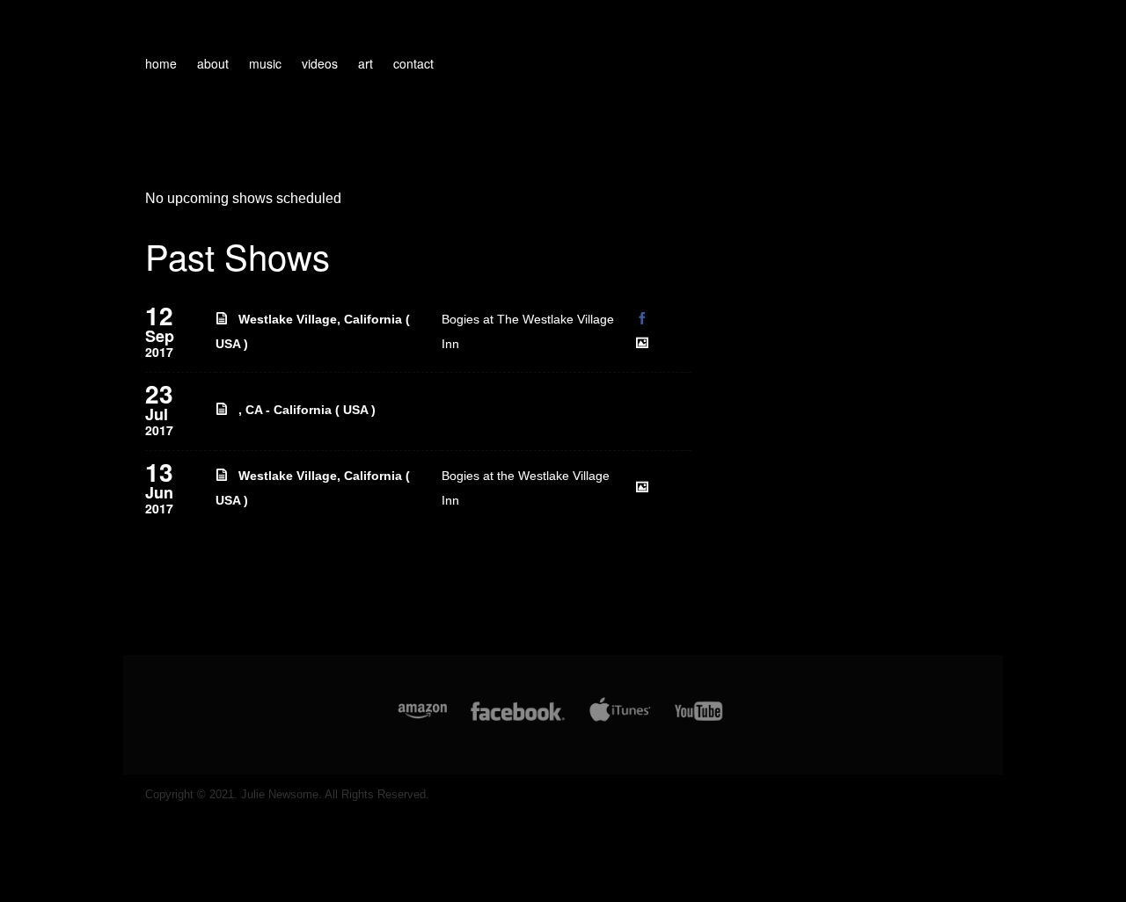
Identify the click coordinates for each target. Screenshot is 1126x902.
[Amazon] (422, 720)
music (265, 63)
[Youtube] (699, 720)
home (161, 63)
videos (320, 63)
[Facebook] (517, 720)
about (213, 63)
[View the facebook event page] (643, 314)
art (365, 63)
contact (413, 63)
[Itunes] (620, 720)
